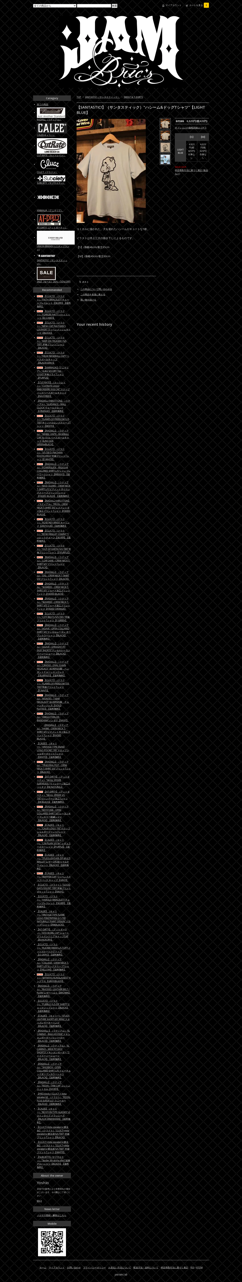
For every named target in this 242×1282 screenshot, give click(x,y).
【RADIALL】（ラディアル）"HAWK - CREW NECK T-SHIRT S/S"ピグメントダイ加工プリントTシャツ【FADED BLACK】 (53, 731)
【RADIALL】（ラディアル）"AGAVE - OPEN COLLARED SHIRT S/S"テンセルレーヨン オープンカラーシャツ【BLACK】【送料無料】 (54, 631)
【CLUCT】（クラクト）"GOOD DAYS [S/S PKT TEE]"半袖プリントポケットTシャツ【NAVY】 (54, 888)
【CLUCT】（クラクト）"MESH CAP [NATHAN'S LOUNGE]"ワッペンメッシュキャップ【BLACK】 (54, 327)
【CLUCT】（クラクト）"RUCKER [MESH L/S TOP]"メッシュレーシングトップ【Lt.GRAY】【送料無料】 (54, 949)
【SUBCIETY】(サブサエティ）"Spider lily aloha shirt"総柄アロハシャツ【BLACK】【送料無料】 (53, 1162)
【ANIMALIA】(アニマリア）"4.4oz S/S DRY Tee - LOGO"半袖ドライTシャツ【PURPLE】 (53, 372)
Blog (39, 1201)
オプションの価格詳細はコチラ (191, 127)
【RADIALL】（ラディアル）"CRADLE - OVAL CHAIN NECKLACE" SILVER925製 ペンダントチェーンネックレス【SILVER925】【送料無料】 (53, 668)
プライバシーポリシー (94, 1267)
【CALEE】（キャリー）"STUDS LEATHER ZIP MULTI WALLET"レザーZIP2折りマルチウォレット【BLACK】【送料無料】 (53, 861)
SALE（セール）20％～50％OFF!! (54, 281)
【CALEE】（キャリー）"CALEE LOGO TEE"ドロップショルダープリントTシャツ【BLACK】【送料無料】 (53, 830)
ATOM (199, 1267)
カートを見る (198, 5)
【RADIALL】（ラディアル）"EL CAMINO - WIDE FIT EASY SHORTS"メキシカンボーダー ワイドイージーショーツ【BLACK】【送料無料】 (53, 1052)
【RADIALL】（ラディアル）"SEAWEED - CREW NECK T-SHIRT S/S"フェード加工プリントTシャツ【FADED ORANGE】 (53, 603)
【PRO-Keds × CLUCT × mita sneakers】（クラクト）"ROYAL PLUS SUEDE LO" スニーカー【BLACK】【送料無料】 (54, 1099)
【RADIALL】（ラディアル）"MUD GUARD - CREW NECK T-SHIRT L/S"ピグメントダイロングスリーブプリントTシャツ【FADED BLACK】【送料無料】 (53, 489)
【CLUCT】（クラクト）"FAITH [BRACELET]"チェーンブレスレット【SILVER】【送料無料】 (54, 301)
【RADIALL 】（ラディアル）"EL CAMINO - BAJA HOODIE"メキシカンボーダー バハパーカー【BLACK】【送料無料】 (53, 1036)
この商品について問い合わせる (96, 289)
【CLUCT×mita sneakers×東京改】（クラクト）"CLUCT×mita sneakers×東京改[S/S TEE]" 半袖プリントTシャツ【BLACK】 (53, 1132)
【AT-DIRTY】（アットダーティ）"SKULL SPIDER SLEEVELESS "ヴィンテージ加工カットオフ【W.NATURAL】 (53, 782)
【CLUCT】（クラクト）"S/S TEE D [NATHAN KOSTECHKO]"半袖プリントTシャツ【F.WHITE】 (53, 454)
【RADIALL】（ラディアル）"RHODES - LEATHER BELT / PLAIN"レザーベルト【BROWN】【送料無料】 (54, 991)
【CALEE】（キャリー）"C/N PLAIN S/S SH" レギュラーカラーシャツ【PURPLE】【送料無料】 (54, 845)
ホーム (43, 1267)
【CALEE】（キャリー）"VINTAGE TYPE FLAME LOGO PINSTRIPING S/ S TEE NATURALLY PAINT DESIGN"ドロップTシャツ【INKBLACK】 (54, 918)
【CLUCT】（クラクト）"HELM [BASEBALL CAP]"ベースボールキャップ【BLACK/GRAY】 (53, 357)
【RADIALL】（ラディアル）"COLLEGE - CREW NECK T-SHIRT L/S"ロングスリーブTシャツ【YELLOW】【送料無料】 (53, 964)
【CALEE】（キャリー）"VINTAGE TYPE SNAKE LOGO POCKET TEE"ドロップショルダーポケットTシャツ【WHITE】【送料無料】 (53, 750)
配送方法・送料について (145, 1267)
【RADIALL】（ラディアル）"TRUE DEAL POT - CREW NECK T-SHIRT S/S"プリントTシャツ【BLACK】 (54, 767)
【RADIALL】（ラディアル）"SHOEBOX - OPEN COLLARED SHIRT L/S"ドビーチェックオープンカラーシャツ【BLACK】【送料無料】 (54, 1070)
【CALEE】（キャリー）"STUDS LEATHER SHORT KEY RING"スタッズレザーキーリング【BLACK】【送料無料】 (53, 1021)
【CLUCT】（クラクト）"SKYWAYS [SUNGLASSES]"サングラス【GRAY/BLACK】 (54, 978)
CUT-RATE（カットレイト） (51, 155)
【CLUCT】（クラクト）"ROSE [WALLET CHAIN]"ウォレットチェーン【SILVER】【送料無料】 (54, 535)
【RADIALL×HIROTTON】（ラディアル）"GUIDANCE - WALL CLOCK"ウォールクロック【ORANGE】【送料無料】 (53, 406)
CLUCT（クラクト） (47, 172)
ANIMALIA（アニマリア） (50, 210)
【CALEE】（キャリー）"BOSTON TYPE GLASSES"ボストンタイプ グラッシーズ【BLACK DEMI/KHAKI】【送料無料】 (54, 1115)
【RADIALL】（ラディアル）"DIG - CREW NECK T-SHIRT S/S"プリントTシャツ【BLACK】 (53, 575)
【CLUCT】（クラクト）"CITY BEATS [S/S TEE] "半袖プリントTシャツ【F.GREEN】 (53, 617)
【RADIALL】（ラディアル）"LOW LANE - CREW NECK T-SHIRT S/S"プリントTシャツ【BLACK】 (53, 562)
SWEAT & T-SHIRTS (133, 97)
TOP (79, 97)
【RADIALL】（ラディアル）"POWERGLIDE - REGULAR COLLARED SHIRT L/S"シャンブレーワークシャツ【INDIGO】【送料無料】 (54, 470)
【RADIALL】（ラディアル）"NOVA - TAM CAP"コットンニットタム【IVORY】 (53, 1086)
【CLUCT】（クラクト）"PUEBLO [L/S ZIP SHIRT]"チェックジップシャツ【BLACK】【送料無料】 (53, 1006)
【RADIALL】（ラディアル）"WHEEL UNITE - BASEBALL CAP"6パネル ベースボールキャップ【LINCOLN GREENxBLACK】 (53, 437)
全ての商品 (42, 104)
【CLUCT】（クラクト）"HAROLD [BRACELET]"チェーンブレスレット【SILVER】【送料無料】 (54, 901)
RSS (192, 1267)
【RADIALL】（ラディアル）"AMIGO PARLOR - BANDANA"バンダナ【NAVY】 (53, 717)
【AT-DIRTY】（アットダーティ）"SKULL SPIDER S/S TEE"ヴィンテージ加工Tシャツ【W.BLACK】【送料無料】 (53, 796)
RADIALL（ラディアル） (49, 119)
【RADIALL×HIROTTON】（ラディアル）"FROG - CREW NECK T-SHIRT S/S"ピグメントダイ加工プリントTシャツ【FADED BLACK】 (53, 507)
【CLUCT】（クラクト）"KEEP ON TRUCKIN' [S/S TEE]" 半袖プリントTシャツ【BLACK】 (51, 342)
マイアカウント (174, 5)
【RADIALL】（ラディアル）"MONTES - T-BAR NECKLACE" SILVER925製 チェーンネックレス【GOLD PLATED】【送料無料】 (53, 702)
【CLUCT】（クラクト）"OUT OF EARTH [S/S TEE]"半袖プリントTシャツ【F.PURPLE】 (54, 549)
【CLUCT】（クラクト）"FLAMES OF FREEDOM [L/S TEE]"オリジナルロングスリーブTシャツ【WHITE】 (54, 421)
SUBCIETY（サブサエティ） (51, 183)
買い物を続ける (88, 299)
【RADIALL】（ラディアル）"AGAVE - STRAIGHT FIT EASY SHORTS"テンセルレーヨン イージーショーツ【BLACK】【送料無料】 (53, 650)
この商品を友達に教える (92, 294)
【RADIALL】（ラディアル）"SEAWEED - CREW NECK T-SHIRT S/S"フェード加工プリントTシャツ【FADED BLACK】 (53, 588)
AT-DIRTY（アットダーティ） (52, 227)
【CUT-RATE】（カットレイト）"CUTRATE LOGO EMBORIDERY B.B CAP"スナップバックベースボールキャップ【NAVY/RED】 (53, 389)
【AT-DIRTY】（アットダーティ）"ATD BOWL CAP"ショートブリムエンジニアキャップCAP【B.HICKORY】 (53, 934)
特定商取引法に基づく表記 (174, 1267)
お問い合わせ (74, 1267)
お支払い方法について (119, 1267)
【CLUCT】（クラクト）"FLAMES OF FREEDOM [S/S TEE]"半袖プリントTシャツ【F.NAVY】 (53, 685)
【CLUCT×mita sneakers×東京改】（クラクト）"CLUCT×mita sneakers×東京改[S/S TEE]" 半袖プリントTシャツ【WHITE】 (53, 1147)
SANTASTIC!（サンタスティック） (102, 97)
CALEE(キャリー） (46, 135)
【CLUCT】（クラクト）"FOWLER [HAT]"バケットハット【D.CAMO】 (53, 314)
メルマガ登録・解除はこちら (51, 1215)
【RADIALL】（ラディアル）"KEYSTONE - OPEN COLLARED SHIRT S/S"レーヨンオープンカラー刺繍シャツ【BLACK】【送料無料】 (54, 813)
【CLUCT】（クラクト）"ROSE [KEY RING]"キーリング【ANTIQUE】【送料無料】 (53, 522)
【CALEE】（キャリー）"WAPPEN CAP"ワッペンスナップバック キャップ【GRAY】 (54, 877)
